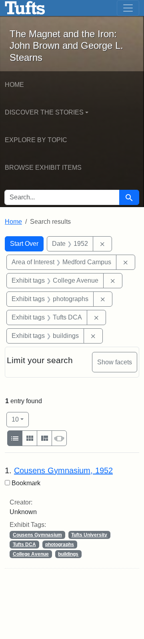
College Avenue (31, 554)
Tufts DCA (24, 544)
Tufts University (89, 535)
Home (14, 84)
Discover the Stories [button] (44, 112)
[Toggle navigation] (128, 8)
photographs (59, 544)
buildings (68, 554)
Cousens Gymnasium (37, 535)
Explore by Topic (36, 140)
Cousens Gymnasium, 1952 (63, 470)
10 (20, 419)
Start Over (24, 243)
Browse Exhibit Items (43, 167)
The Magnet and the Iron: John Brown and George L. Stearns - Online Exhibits (25, 8)
